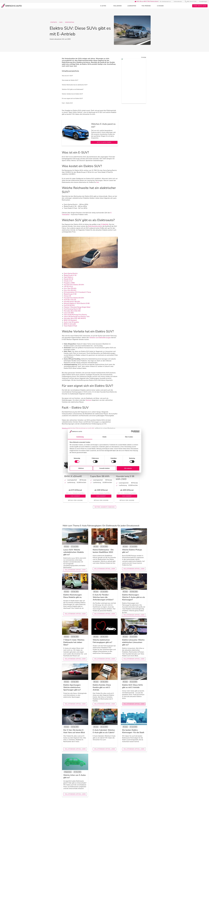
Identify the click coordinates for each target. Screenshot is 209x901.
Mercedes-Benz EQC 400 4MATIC (75, 318)
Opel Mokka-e (68, 277)
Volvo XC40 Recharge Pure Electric (75, 315)
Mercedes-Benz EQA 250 (72, 311)
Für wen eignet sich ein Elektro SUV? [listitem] (72, 98)
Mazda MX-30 (68, 279)
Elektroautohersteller (95, 226)
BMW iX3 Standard (70, 320)
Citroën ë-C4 (68, 281)
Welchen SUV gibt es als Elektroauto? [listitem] (72, 89)
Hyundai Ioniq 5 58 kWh (72, 301)
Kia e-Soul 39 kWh (70, 288)
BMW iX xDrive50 (70, 324)
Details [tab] (105, 437)
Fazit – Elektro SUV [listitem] (67, 103)
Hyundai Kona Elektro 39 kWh (74, 285)
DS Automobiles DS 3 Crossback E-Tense (77, 292)
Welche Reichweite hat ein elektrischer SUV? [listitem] (74, 85)
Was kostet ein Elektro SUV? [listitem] (70, 80)
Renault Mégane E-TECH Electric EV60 (77, 303)
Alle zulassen (128, 468)
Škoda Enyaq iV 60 (70, 294)
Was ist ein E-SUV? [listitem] (67, 75)
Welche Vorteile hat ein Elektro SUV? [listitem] (72, 94)
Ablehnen (81, 468)
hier (97, 182)
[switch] (95, 461)
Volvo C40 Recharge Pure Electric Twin (77, 316)
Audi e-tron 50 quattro (71, 322)
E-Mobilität (104, 224)
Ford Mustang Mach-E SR (72, 309)
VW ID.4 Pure (68, 286)
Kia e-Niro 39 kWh (70, 290)
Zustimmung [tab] (80, 437)
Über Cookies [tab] (129, 437)
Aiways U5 (67, 296)
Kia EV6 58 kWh (69, 305)
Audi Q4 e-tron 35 (70, 300)
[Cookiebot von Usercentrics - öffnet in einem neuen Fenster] (132, 431)
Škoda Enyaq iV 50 (70, 275)
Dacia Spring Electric (71, 273)
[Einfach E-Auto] (11, 6)
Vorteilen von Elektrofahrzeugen (100, 337)
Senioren (89, 400)
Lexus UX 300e (69, 313)
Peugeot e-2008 (69, 283)
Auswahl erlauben (104, 468)
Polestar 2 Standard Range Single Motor (77, 307)
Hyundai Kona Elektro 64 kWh (74, 298)
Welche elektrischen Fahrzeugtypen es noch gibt (78, 428)
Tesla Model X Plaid (70, 326)
